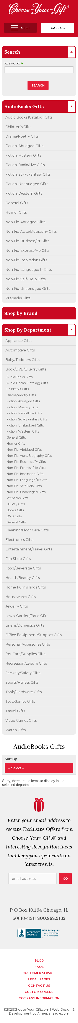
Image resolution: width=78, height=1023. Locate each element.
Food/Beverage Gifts (23, 568)
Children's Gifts (18, 127)
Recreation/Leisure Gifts (26, 663)
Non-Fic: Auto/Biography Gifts (31, 231)
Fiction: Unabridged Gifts (26, 184)
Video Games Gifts (21, 720)
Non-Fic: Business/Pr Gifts (27, 241)
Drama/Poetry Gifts (22, 136)
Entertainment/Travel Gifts (28, 549)
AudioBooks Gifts (19, 377)
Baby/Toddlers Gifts (22, 360)
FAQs (39, 967)
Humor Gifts (16, 212)
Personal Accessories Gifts (27, 644)
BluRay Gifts (15, 504)
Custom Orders (39, 992)
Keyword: (13, 63)
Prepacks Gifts (17, 298)
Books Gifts (15, 510)
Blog (39, 960)
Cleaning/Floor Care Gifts (27, 530)
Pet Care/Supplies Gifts (25, 654)
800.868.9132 (51, 918)
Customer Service (39, 973)
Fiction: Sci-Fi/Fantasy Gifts (27, 174)
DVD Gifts (14, 516)
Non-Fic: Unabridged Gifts (27, 289)
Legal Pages (39, 979)
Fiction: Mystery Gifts (23, 155)
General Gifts (16, 203)
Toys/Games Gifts (20, 701)
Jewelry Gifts (16, 606)
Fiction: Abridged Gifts (24, 146)
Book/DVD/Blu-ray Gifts (25, 369)
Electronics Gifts (19, 540)
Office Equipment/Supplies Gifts (33, 635)
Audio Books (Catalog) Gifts (28, 117)
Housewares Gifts (20, 597)
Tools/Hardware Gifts (23, 692)
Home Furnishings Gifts (25, 587)
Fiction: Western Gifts (23, 193)
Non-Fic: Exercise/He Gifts (27, 251)
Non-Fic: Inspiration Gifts (26, 260)
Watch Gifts (15, 730)
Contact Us (39, 986)
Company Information (39, 998)
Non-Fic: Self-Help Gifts (25, 279)
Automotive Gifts (20, 350)
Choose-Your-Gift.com (31, 1010)
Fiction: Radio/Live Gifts (25, 165)
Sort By (11, 759)
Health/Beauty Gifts (22, 578)
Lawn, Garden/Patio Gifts (26, 616)
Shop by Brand (20, 313)
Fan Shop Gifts (18, 559)
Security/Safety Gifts (22, 673)
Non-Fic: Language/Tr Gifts (28, 270)
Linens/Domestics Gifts (24, 625)
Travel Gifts (15, 711)
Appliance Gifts (18, 341)
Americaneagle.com (53, 1013)
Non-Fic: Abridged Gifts (25, 222)
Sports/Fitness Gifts (21, 682)
